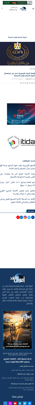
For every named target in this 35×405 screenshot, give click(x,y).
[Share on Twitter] (32, 72)
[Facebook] (30, 393)
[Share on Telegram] (23, 72)
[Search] (2, 9)
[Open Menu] (33, 9)
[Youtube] (15, 393)
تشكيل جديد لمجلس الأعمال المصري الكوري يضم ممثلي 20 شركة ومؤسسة (17, 181)
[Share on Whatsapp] (25, 72)
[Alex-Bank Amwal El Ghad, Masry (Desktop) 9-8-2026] (17, 2)
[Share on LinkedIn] (27, 72)
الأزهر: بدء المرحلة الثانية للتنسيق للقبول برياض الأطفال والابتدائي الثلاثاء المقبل (17, 190)
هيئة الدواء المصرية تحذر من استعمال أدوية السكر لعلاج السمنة (19, 63)
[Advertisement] (17, 235)
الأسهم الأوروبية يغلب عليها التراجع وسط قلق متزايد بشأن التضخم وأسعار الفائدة (17, 156)
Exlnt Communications (27, 402)
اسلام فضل (28, 68)
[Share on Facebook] (34, 72)
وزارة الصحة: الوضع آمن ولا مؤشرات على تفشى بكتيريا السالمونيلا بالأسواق (17, 165)
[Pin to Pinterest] (30, 72)
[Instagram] (10, 393)
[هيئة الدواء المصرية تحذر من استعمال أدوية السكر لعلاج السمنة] (17, 43)
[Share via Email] (21, 72)
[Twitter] (25, 393)
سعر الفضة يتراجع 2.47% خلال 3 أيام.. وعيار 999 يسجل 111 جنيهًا (17, 173)
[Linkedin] (20, 393)
